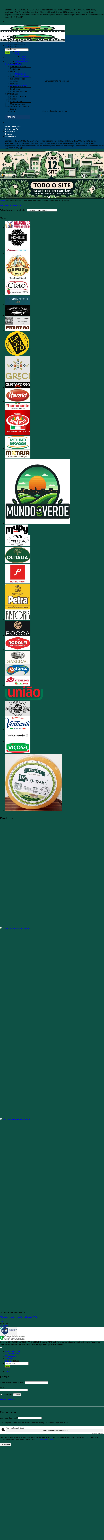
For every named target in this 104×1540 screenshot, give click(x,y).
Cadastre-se (5, 1444)
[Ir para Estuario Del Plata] (17, 315)
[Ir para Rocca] (17, 635)
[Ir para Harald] (17, 401)
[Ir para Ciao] (17, 294)
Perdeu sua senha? (8, 1399)
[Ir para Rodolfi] (17, 649)
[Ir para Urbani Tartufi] (17, 715)
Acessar (17, 1395)
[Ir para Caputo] (17, 279)
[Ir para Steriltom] (17, 685)
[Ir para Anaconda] (17, 227)
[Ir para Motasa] (17, 457)
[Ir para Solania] (17, 675)
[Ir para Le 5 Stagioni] (17, 434)
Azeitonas (14, 46)
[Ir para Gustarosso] (17, 387)
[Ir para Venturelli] (17, 729)
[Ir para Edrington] (17, 304)
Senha (3, 1387)
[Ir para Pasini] (17, 582)
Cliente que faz (12, 129)
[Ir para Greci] (17, 381)
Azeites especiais (17, 44)
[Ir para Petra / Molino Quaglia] (17, 609)
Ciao (2, 1321)
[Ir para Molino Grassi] (17, 448)
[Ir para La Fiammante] (17, 409)
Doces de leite (21, 73)
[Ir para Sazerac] (17, 663)
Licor (17, 51)
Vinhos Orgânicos (24, 57)
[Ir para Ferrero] (17, 330)
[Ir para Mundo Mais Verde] (37, 523)
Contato (8, 134)
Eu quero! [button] (4, 1325)
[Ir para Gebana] (17, 355)
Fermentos (15, 83)
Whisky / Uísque (22, 61)
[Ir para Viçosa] (17, 752)
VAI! (7, 53)
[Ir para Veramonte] (17, 741)
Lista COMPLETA (13, 1351)
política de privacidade (44, 1439)
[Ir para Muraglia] (17, 545)
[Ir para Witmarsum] (33, 810)
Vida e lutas (10, 131)
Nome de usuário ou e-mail (12, 1382)
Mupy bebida (16, 101)
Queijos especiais (17, 104)
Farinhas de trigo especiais (17, 79)
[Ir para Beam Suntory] (17, 253)
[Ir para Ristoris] (17, 619)
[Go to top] (1, 1347)
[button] (7, 45)
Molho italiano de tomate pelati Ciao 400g (18, 1317)
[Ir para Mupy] (16, 534)
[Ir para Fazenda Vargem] (17, 324)
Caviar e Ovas (16, 63)
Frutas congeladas (18, 86)
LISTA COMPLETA (13, 126)
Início (2, 200)
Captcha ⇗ (97, 1433)
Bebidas (13, 49)
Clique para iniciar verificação (55, 1431)
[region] (52, 175)
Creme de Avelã (22, 76)
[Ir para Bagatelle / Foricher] (17, 246)
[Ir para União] (24, 699)
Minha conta (10, 136)
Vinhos (18, 54)
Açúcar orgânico (17, 41)
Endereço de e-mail (9, 1418)
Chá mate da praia (18, 66)
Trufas (13, 111)
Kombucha (15, 89)
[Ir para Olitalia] (17, 562)
